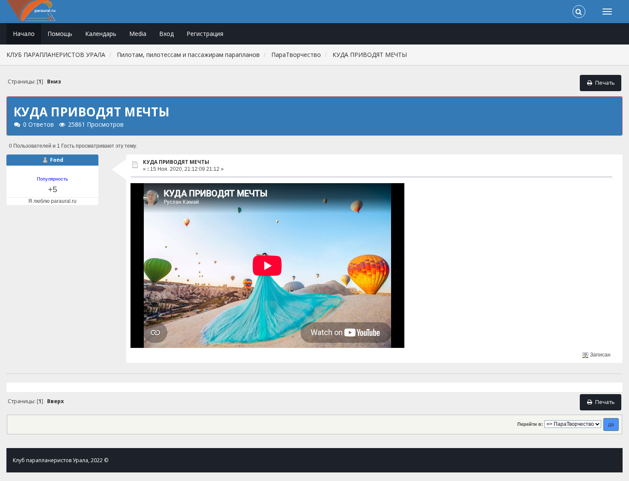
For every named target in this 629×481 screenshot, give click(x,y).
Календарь (100, 34)
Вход (166, 34)
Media (137, 34)
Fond (56, 159)
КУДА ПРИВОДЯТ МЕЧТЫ (176, 162)
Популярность (52, 178)
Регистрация (205, 34)
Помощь (59, 34)
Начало (24, 34)
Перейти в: (530, 424)
